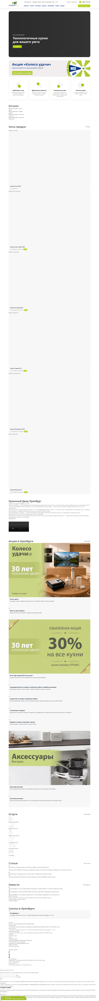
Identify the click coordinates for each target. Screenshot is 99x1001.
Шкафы (44, 6)
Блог (53, 2)
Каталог (26, 6)
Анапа (2, 996)
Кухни (32, 6)
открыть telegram (13, 900)
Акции (62, 6)
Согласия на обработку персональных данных (26, 981)
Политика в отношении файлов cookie (19, 943)
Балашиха (13, 996)
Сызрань (72, 997)
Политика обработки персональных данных (20, 940)
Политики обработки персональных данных (58, 990)
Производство (42, 927)
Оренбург (30, 997)
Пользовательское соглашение (17, 942)
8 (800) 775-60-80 (86, 2)
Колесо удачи (14, 599)
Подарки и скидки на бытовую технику (22, 722)
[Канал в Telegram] (9, 956)
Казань (66, 996)
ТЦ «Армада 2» (14, 913)
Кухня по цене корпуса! (17, 611)
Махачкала (83, 996)
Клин (72, 996)
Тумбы (57, 6)
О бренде (35, 2)
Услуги (39, 2)
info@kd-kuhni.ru (13, 939)
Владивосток (19, 996)
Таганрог (76, 997)
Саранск (57, 997)
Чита (91, 997)
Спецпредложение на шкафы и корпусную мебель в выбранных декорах (33, 687)
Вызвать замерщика (72, 2)
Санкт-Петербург (50, 997)
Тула (84, 997)
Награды (35, 927)
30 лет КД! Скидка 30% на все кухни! (21, 675)
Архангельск (7, 996)
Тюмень (87, 997)
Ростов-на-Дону (37, 997)
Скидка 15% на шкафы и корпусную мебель (24, 699)
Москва (88, 996)
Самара (44, 997)
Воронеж (42, 996)
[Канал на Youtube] (9, 954)
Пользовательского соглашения (37, 990)
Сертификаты (29, 927)
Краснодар (77, 996)
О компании (12, 927)
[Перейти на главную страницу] (14, 6)
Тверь (81, 997)
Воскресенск (48, 996)
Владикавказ (26, 996)
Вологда (37, 996)
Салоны (43, 2)
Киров (69, 996)
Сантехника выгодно (16, 798)
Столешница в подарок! (17, 710)
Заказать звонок (84, 6)
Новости (48, 927)
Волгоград (32, 996)
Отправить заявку (5, 987)
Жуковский (61, 996)
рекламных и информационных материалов (34, 984)
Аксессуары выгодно (16, 787)
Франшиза (48, 2)
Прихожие (51, 6)
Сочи (61, 997)
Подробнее (12, 518)
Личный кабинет (13, 959)
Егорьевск (55, 996)
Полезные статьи (55, 927)
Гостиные (38, 6)
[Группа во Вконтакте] (9, 951)
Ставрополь (66, 997)
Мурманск (93, 996)
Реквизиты (22, 927)
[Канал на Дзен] (9, 957)
